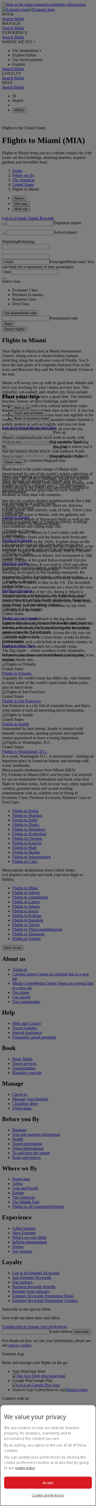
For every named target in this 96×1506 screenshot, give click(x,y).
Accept (48, 1482)
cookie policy (25, 1467)
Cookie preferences (48, 1495)
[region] (48, 1455)
